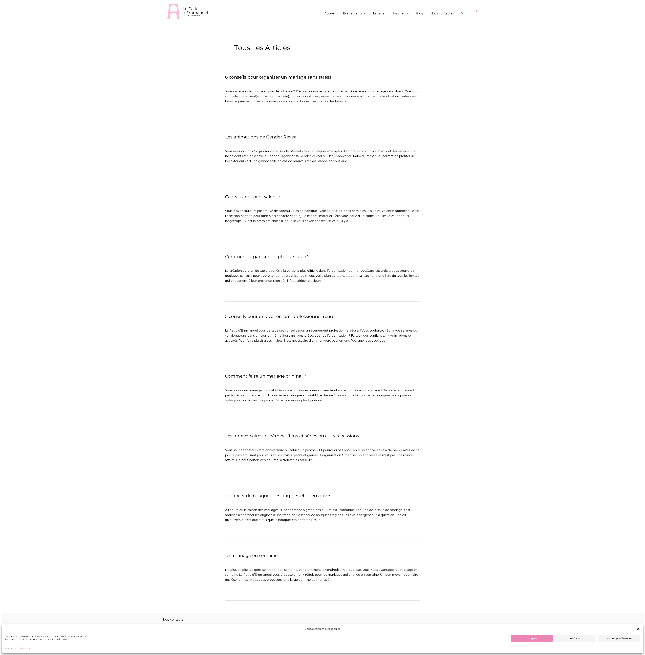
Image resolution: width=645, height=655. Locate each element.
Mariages (232, 83)
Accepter (532, 638)
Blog (419, 13)
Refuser (575, 638)
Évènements (352, 13)
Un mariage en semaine (251, 555)
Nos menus (400, 13)
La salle (378, 13)
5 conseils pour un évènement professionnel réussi (280, 316)
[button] (638, 628)
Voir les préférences (619, 638)
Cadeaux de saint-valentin (253, 196)
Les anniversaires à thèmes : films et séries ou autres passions (292, 436)
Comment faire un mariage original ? (265, 376)
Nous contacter (442, 13)
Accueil (330, 13)
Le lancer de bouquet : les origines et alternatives (278, 495)
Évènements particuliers (243, 143)
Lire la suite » (235, 111)
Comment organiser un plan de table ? (267, 256)
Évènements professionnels (246, 322)
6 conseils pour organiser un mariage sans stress (278, 77)
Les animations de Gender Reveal (261, 137)
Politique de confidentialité (17, 648)
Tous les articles (253, 83)
